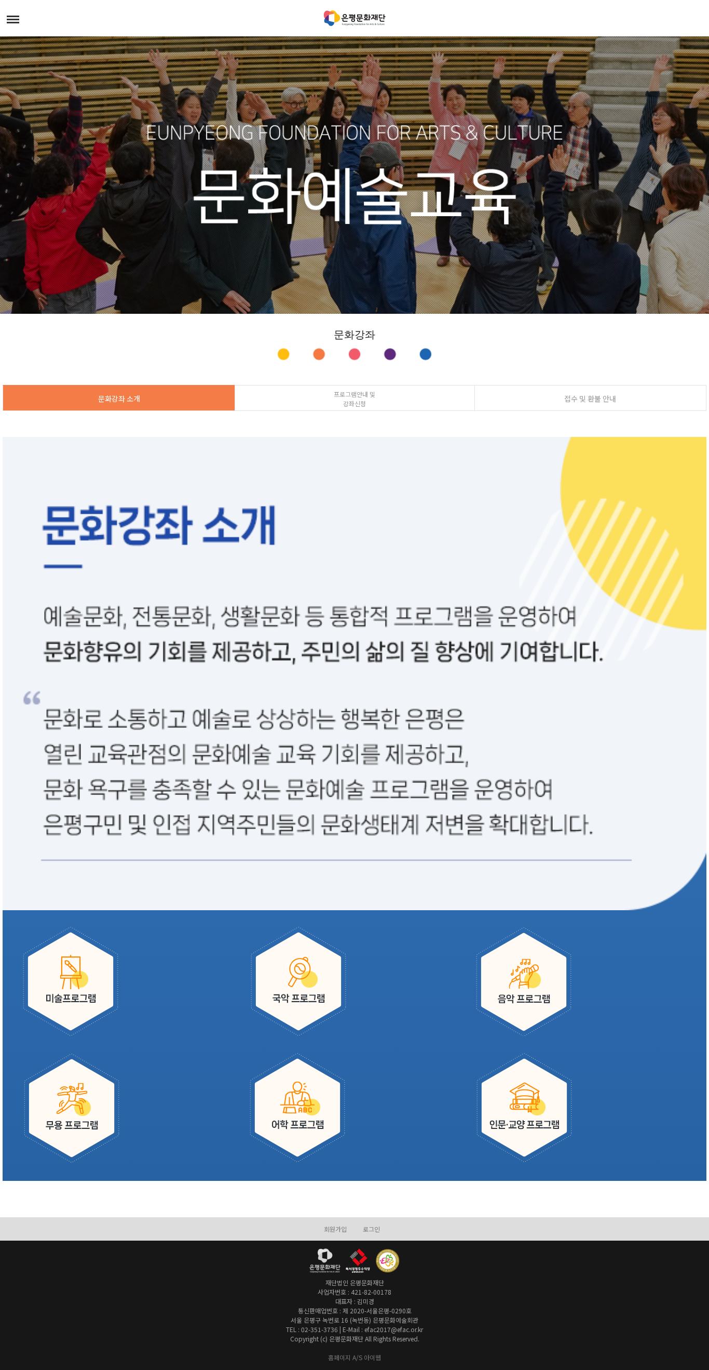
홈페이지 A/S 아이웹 (354, 1357)
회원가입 (335, 1229)
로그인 (371, 1229)
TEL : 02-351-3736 (312, 1329)
